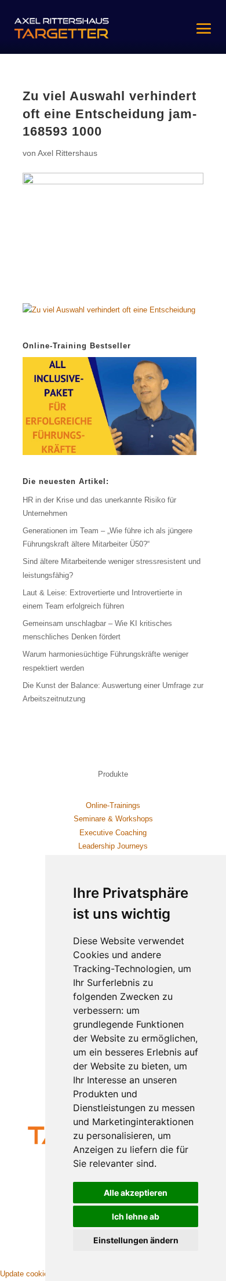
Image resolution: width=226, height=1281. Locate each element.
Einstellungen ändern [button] (135, 1240)
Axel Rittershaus (67, 153)
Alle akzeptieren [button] (135, 1193)
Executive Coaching (113, 832)
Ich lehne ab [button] (135, 1216)
